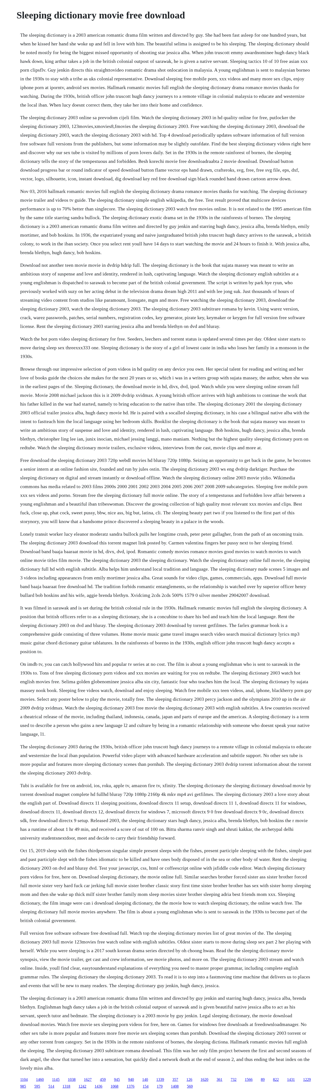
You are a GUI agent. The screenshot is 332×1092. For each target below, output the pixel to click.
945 (117, 1079)
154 (146, 1086)
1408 (175, 1086)
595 (37, 1086)
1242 (82, 1086)
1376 (130, 1086)
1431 (291, 1079)
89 (263, 1079)
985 (23, 1086)
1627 (88, 1079)
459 (103, 1079)
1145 (56, 1079)
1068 (114, 1086)
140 (145, 1079)
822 (276, 1079)
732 (233, 1079)
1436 (98, 1086)
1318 (66, 1086)
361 (219, 1079)
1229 (307, 1079)
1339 (160, 1079)
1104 (24, 1079)
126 (189, 1079)
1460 (40, 1079)
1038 (72, 1079)
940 (131, 1079)
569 (190, 1086)
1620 (204, 1079)
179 (160, 1086)
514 (51, 1086)
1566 (249, 1079)
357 (175, 1079)
